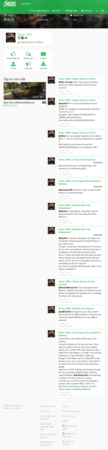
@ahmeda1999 (65, 189)
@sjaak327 (63, 103)
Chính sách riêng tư (71, 411)
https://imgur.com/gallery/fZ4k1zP (74, 389)
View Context (65, 91)
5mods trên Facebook (68, 435)
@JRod (62, 135)
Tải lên (57, 10)
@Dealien (63, 211)
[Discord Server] (26, 38)
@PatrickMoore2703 (68, 287)
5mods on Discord (68, 443)
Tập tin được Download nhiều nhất (47, 426)
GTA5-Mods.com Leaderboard (47, 443)
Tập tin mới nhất (47, 406)
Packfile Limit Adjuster (83, 308)
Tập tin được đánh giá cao (48, 435)
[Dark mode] (97, 10)
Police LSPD (25, 34)
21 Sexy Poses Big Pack (83, 159)
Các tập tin (45, 411)
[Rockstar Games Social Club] (22, 38)
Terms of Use (68, 416)
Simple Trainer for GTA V (84, 78)
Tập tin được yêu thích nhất (47, 417)
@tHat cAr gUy (65, 82)
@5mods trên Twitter (69, 427)
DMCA (65, 421)
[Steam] (19, 38)
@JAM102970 (64, 311)
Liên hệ (65, 406)
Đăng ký (88, 10)
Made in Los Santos (12, 408)
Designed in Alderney (13, 405)
